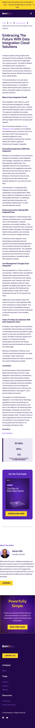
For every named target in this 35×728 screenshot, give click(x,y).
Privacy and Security (8, 705)
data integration (21, 23)
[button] (31, 13)
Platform (5, 682)
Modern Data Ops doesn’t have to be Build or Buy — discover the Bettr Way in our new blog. (17, 4)
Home (4, 23)
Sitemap (5, 690)
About (4, 671)
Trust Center (6, 701)
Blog (11, 23)
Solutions (5, 686)
